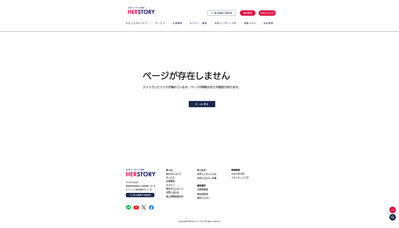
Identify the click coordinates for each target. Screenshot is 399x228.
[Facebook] (151, 207)
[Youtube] (136, 207)
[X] (144, 207)
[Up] (392, 210)
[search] (392, 217)
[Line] (128, 207)
